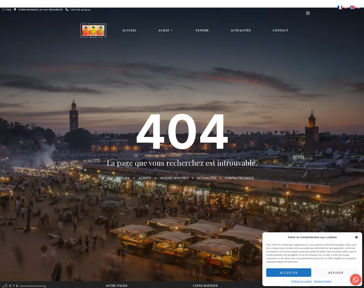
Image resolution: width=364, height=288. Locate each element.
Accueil (129, 30)
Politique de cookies (301, 281)
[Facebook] (308, 5)
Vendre (202, 30)
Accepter (289, 272)
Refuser (335, 272)
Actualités (241, 30)
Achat (163, 30)
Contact (280, 30)
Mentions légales (323, 281)
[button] (356, 237)
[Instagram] (308, 13)
